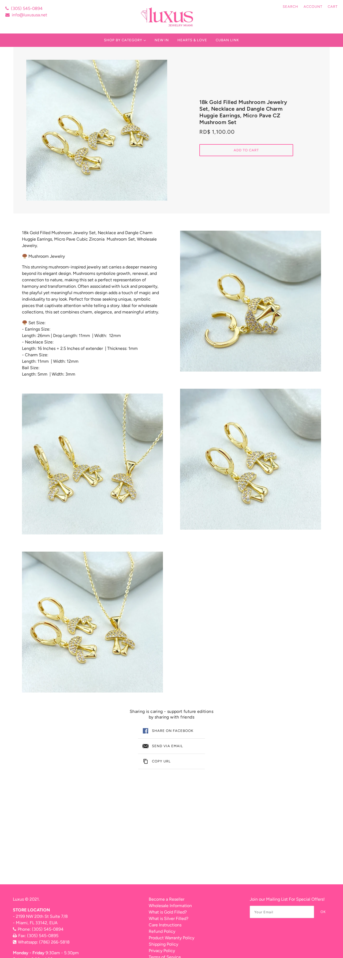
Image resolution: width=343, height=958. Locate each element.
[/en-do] (167, 16)
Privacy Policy (162, 950)
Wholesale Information (170, 905)
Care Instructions (165, 924)
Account (313, 7)
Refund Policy (162, 931)
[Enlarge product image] (96, 130)
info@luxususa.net (29, 14)
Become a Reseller (166, 899)
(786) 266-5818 (54, 942)
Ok (323, 912)
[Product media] (92, 464)
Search (290, 7)
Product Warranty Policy (171, 937)
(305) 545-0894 (27, 8)
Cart (333, 7)
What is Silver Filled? (168, 918)
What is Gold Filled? (168, 912)
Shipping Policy (163, 944)
